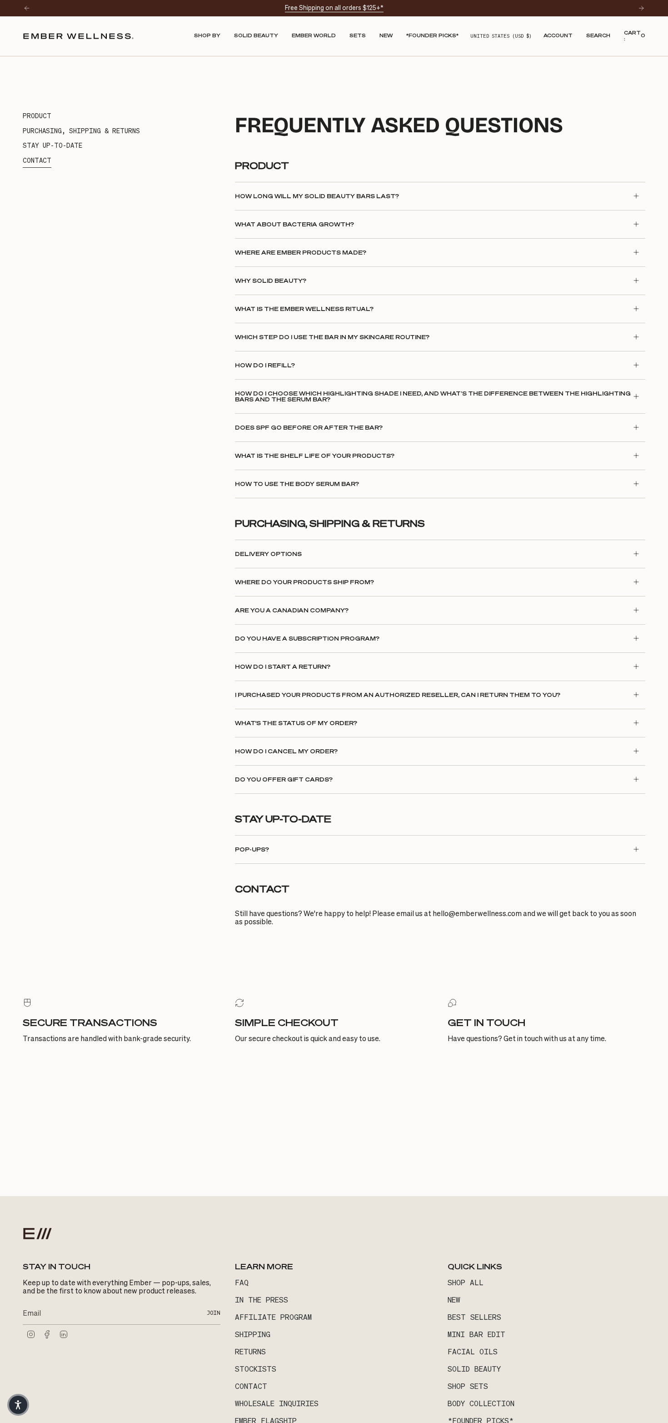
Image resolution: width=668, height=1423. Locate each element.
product (37, 116)
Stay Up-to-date (52, 145)
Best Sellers (474, 1317)
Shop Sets (468, 1386)
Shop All (466, 1282)
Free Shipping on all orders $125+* (334, 7)
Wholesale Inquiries (277, 1403)
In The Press (261, 1300)
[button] (207, 36)
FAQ (242, 1282)
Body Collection (481, 1403)
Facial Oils (473, 1352)
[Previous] (27, 8)
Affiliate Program (273, 1317)
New (454, 1300)
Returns (250, 1352)
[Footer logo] (37, 1233)
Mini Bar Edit (476, 1334)
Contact (37, 160)
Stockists (255, 1369)
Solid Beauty (474, 1369)
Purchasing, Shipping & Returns (81, 131)
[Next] (641, 8)
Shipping (252, 1334)
